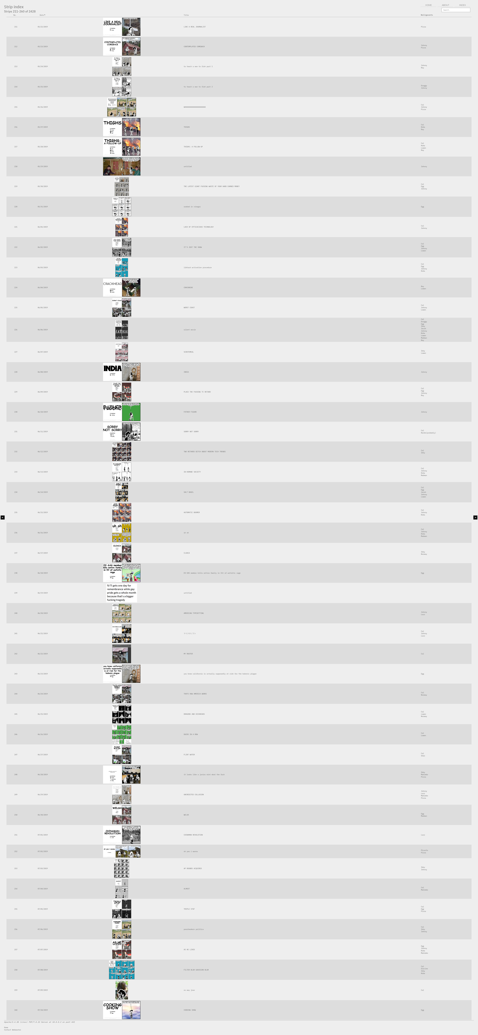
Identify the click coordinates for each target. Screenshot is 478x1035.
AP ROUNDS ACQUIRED (193, 868)
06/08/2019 (43, 372)
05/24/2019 (43, 66)
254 (15, 888)
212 (15, 46)
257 (15, 949)
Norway (424, 554)
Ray (422, 67)
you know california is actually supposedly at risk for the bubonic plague (220, 674)
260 (15, 1010)
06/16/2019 (43, 532)
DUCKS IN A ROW (191, 734)
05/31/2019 (43, 206)
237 (15, 553)
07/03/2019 (43, 868)
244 (15, 694)
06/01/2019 (43, 227)
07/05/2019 (43, 909)
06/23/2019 (43, 674)
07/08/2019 (43, 970)
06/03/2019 (43, 267)
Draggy (424, 85)
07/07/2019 (43, 949)
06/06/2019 (43, 329)
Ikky (423, 326)
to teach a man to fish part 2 (198, 86)
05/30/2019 (43, 186)
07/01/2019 (43, 835)
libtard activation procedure (198, 267)
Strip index (14, 6)
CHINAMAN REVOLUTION (193, 835)
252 (15, 851)
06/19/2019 (43, 593)
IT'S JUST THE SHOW (193, 247)
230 (15, 412)
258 (15, 970)
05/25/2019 (43, 86)
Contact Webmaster (12, 1030)
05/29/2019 (43, 166)
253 (15, 868)
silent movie (190, 329)
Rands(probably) (428, 433)
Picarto (424, 850)
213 (15, 66)
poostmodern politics (194, 929)
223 (15, 267)
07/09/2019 (43, 990)
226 (15, 329)
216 (15, 127)
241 (15, 633)
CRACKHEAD (188, 287)
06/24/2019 (43, 694)
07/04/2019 (43, 888)
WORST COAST (189, 307)
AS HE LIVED (189, 949)
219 (15, 186)
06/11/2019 (43, 431)
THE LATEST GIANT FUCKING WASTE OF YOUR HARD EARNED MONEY (211, 186)
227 (15, 352)
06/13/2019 (43, 472)
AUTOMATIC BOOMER (192, 512)
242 (15, 653)
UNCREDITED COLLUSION (194, 794)
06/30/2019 (43, 815)
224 (15, 287)
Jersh (423, 328)
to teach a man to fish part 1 (198, 66)
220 (15, 206)
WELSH (186, 815)
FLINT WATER (189, 754)
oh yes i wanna (191, 851)
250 (15, 815)
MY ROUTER (188, 653)
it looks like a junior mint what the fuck (204, 774)
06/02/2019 (43, 247)
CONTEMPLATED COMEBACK (194, 46)
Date (42, 15)
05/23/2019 (43, 46)
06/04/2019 (43, 287)
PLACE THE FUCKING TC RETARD (197, 392)
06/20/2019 (43, 613)
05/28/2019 (43, 146)
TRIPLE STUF (189, 909)
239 (15, 593)
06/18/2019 (43, 573)
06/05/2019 (43, 307)
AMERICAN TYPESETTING (194, 613)
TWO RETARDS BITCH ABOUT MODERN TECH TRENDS (205, 451)
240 (15, 613)
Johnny (424, 45)
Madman (424, 338)
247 (15, 754)
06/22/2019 (43, 653)
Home (6, 1027)
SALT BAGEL (189, 492)
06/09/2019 (43, 392)
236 (15, 532)
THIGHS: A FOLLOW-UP (193, 146)
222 (15, 247)
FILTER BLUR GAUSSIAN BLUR (196, 970)
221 (15, 227)
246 (15, 734)
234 (15, 492)
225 (15, 307)
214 (15, 86)
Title (186, 15)
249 (15, 794)
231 (15, 431)
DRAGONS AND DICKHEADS (194, 714)
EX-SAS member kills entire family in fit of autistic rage (212, 573)
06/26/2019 (43, 734)
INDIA (186, 372)
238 (15, 573)
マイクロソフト (190, 633)
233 (15, 472)
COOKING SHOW (190, 1010)
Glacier (424, 968)
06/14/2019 (43, 492)
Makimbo (424, 774)
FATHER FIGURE (190, 412)
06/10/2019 (43, 412)
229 (15, 392)
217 (15, 146)
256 (15, 929)
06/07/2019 (43, 352)
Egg (422, 186)
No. (14, 15)
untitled (188, 166)
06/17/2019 (43, 553)
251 (15, 835)
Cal (422, 105)
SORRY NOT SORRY (191, 431)
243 (15, 674)
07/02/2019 (43, 851)
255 (15, 909)
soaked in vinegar (192, 206)
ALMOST (187, 888)
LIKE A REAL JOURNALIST (195, 27)
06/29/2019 (43, 794)
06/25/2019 (43, 714)
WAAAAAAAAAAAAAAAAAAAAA (195, 107)
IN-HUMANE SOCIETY (192, 472)
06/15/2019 (43, 512)
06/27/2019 (43, 754)
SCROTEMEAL (189, 352)
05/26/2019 (43, 107)
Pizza (423, 27)
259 (15, 990)
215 (15, 107)
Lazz (423, 614)
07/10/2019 (43, 1010)
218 (15, 166)
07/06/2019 (43, 929)
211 (15, 27)
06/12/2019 (43, 451)
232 (15, 451)
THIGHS (187, 127)
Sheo (423, 755)
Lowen (423, 148)
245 (15, 714)
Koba (423, 127)
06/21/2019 (43, 633)
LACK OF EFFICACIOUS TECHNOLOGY (199, 227)
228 (15, 372)
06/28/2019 (43, 774)
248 (15, 774)
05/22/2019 (43, 27)
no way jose (189, 990)
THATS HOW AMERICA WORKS (195, 694)
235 (15, 512)
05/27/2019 (43, 127)
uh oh (186, 532)
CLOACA (187, 553)
